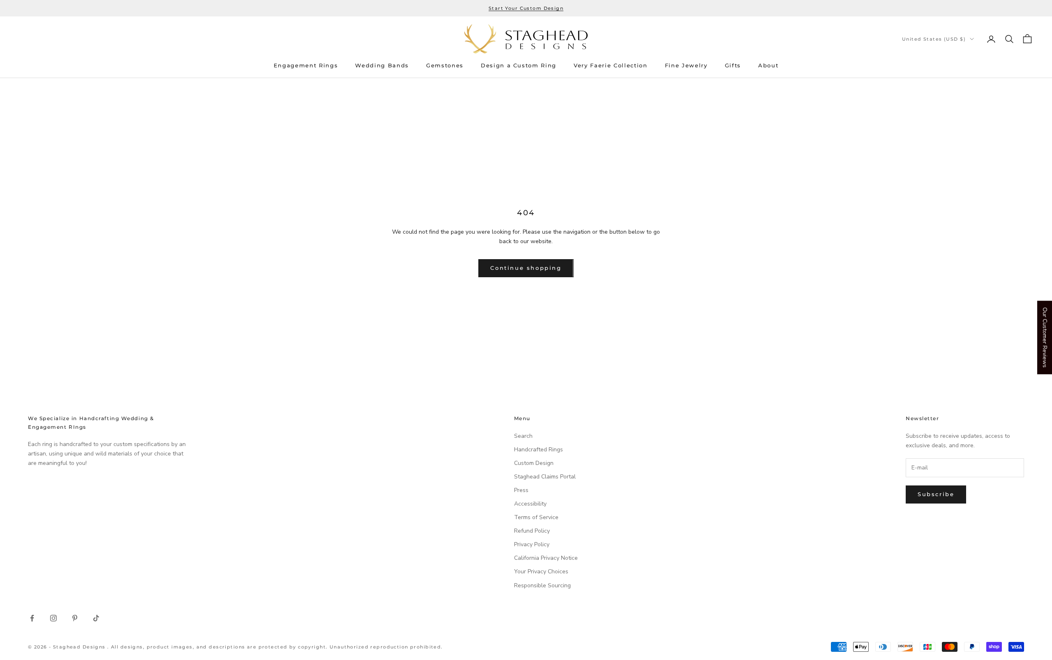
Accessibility (530, 504)
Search (523, 436)
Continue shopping (525, 267)
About (768, 65)
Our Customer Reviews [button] (1045, 337)
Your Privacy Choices (541, 571)
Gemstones (445, 65)
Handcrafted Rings (538, 449)
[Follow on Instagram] (53, 618)
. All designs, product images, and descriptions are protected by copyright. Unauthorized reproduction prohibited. (275, 647)
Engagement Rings (306, 65)
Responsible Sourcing (542, 585)
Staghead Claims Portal (545, 477)
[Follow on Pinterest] (75, 618)
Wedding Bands (382, 65)
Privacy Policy (531, 544)
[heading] (526, 38)
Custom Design (534, 463)
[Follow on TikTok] (96, 618)
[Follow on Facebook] (32, 618)
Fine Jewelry (686, 65)
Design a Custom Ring (518, 65)
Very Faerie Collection (611, 65)
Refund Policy (532, 531)
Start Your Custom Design (526, 8)
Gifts (733, 65)
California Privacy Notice (546, 558)
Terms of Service (536, 517)
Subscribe (936, 494)
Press (521, 490)
